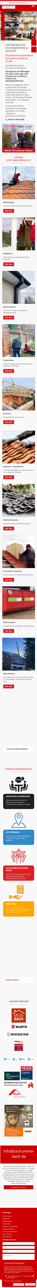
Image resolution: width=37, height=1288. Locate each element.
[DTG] (19, 1052)
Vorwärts (34, 25)
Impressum (7, 1281)
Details (16, 1276)
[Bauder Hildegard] (18, 1136)
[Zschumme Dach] (8, 8)
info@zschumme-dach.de (18, 3)
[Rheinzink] (19, 1037)
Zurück (3, 25)
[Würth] (18, 1030)
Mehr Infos (8, 211)
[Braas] (19, 1022)
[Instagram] (33, 3)
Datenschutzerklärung (16, 1281)
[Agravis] (12, 1080)
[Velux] (26, 1080)
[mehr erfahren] (16, 1272)
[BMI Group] (18, 1060)
